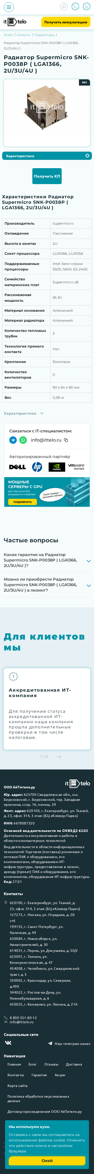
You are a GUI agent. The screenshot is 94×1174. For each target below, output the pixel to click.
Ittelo (8, 35)
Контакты (16, 1074)
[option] (47, 106)
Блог (33, 1064)
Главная (14, 1064)
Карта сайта (18, 1085)
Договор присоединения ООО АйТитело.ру (45, 1111)
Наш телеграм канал (72, 1043)
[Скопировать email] (66, 440)
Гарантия (39, 1074)
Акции (60, 1074)
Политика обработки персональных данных (38, 1098)
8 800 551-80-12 (23, 1017)
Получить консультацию (65, 22)
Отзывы (51, 1064)
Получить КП (47, 176)
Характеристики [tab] (20, 155)
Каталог (24, 35)
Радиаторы (44, 35)
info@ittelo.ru (46, 440)
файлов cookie (51, 1140)
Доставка (74, 1064)
